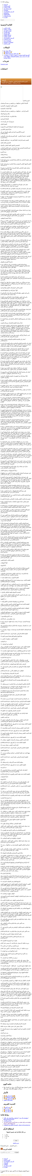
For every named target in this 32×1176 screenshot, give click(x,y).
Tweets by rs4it (4, 64)
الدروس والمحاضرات (9, 11)
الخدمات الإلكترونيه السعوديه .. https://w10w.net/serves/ (17, 1125)
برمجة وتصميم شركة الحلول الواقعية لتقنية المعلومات (11, 1174)
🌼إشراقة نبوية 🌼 (8, 1110)
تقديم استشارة (7, 16)
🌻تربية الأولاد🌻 (8, 52)
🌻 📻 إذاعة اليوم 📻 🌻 (10, 1098)
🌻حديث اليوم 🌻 (8, 1107)
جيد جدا (7, 1136)
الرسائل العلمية (7, 35)
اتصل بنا (5, 17)
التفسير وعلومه (7, 29)
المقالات (6, 1164)
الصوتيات (6, 10)
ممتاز (6, 1134)
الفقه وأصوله (7, 33)
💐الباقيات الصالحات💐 (9, 1097)
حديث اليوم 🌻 (7, 1108)
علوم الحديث (7, 32)
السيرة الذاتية (7, 6)
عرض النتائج (16, 1143)
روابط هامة (6, 13)
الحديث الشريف (7, 8)
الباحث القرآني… (8, 1120)
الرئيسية (6, 4)
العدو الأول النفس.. (8, 1100)
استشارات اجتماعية (8, 42)
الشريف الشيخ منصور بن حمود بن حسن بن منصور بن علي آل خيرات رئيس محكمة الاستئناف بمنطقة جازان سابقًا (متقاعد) (17, 56)
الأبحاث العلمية (7, 36)
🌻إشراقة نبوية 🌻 (8, 1111)
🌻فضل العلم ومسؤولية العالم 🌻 (12, 53)
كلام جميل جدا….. (8, 50)
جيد (6, 1137)
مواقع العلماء (7, 14)
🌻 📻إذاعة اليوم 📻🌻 (9, 1096)
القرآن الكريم (7, 7)
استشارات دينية (7, 40)
